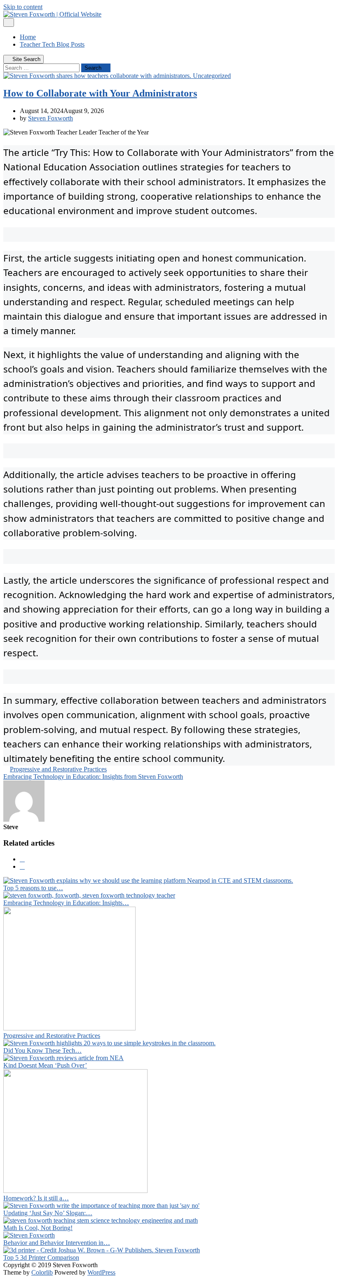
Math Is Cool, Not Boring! (38, 1227)
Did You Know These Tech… (42, 1050)
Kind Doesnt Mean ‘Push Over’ (45, 1065)
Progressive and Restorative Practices (58, 769)
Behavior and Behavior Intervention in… (56, 1242)
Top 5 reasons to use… (33, 887)
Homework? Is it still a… (36, 1198)
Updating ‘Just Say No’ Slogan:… (47, 1212)
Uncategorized (212, 75)
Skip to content (22, 6)
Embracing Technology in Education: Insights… (66, 902)
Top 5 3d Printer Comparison (41, 1257)
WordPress (101, 1272)
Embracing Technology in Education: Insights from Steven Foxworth (93, 776)
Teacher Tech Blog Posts (52, 44)
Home (28, 36)
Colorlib (42, 1272)
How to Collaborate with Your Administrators (100, 93)
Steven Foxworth (50, 118)
